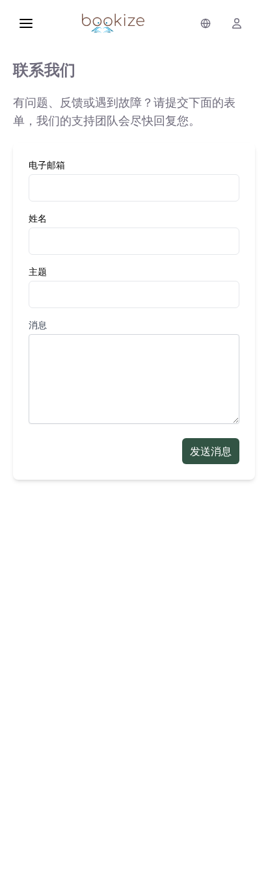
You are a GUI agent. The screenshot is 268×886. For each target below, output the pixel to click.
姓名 (38, 218)
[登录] (237, 23)
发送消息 (211, 451)
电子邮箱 (47, 164)
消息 (38, 324)
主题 (38, 271)
